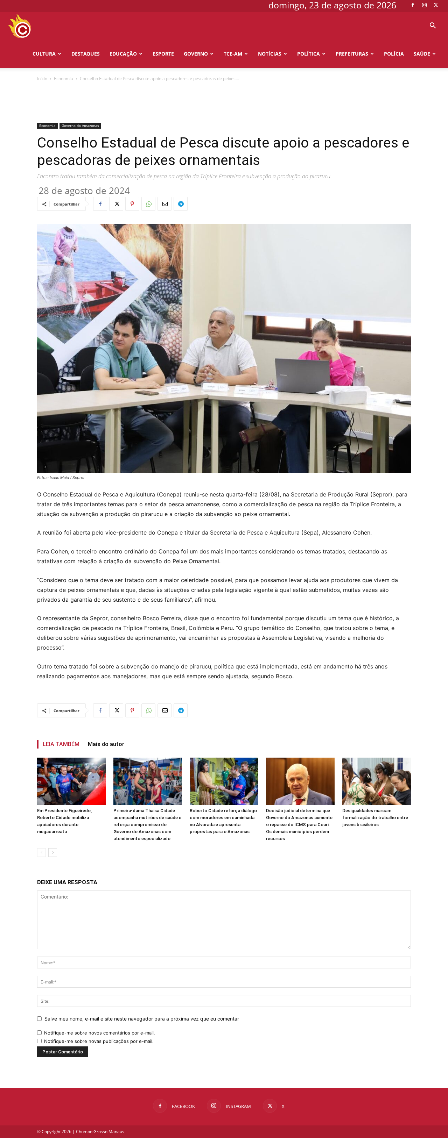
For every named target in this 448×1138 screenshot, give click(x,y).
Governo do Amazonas (80, 125)
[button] (432, 26)
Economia (63, 78)
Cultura (44, 53)
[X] (435, 5)
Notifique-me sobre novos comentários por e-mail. (99, 1033)
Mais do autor (106, 744)
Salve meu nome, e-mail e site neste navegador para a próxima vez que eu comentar (141, 1019)
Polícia (394, 53)
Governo (196, 53)
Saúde (422, 53)
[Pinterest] (132, 204)
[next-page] (52, 852)
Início (42, 78)
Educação (123, 53)
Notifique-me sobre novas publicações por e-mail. (99, 1041)
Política (308, 53)
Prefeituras (352, 53)
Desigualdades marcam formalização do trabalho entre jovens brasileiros (375, 817)
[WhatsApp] (148, 204)
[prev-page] (41, 852)
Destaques (85, 53)
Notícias (269, 53)
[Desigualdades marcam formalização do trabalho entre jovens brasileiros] (376, 781)
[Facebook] (412, 5)
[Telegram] (181, 204)
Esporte (163, 53)
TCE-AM (233, 53)
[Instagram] (424, 5)
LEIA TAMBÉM (61, 744)
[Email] (165, 204)
